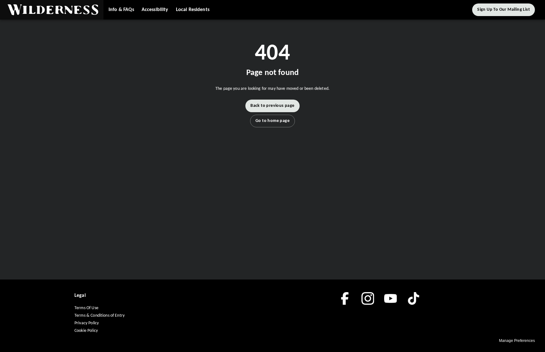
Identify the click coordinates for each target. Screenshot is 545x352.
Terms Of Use (86, 308)
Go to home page (272, 120)
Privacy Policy (86, 323)
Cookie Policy (86, 330)
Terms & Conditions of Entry (99, 315)
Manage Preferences (517, 340)
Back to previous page (272, 105)
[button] (51, 10)
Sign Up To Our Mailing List (503, 9)
